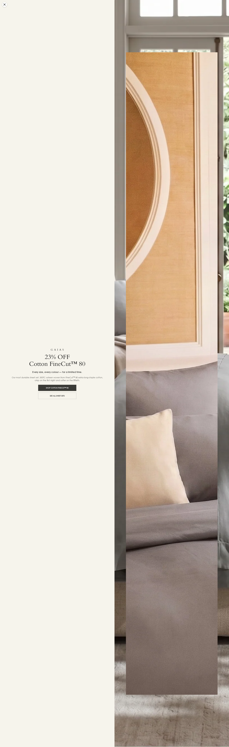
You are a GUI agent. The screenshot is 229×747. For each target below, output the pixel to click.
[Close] (4, 4)
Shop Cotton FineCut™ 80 (57, 388)
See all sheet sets (57, 396)
